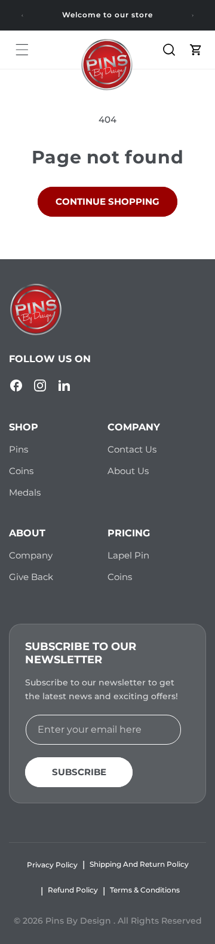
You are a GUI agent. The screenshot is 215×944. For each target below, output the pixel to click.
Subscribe (79, 772)
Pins (18, 449)
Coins (21, 470)
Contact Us (132, 449)
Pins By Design (79, 920)
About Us (128, 470)
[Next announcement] (193, 15)
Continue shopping (107, 201)
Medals (25, 492)
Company (31, 555)
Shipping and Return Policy (139, 864)
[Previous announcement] (22, 15)
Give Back (31, 576)
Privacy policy (52, 864)
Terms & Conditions (145, 889)
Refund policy (73, 889)
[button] (22, 50)
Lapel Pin (128, 555)
